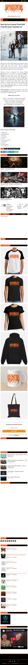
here (22, 69)
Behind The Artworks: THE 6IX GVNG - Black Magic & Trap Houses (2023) (16, 573)
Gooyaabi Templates (22, 663)
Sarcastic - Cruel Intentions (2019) (7, 169)
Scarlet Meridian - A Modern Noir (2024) (15, 471)
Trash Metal (17, 148)
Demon (3, 138)
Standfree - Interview (9, 561)
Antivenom (4, 135)
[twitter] (23, 1)
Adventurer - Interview (9, 567)
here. (21, 89)
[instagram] (26, 1)
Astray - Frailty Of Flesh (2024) (13, 477)
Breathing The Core (14, 16)
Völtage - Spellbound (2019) (6, 199)
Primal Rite (17, 64)
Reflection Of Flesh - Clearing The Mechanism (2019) (11, 184)
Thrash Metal (10, 148)
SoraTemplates (9, 663)
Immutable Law (5, 145)
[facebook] (21, 1)
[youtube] (24, 1)
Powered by (11, 435)
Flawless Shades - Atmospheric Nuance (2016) (12, 579)
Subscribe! (14, 431)
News (6, 148)
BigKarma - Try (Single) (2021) (10, 585)
